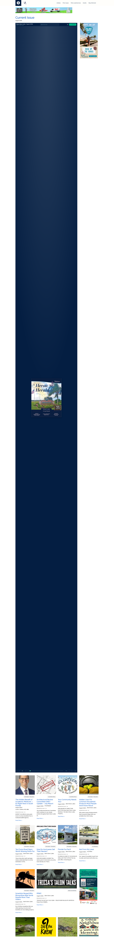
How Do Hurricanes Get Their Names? (46, 850)
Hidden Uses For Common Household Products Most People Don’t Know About (87, 803)
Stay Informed (92, 3)
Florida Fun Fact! (64, 849)
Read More (18, 820)
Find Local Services (76, 3)
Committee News (51, 796)
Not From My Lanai (86, 849)
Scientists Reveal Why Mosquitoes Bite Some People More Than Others (24, 896)
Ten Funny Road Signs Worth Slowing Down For (25, 850)
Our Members (95, 846)
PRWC (39, 893)
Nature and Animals (72, 890)
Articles (59, 3)
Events (84, 3)
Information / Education (29, 796)
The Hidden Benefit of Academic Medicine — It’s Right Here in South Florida (24, 803)
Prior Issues (66, 3)
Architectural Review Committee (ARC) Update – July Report (45, 802)
